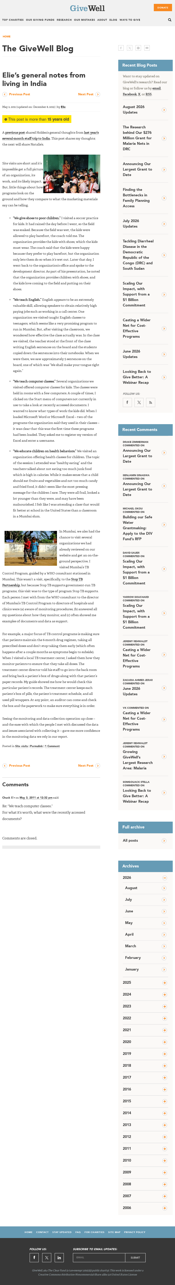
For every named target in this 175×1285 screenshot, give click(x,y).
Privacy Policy (134, 1232)
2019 (127, 1054)
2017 (127, 1078)
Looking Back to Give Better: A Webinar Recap (137, 377)
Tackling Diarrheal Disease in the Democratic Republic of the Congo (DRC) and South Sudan (138, 255)
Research (64, 20)
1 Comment (52, 746)
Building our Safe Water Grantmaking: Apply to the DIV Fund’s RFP (137, 524)
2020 (127, 1042)
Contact (42, 1232)
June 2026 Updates (131, 354)
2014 (127, 1113)
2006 (127, 1208)
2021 (127, 1030)
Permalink (36, 746)
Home (6, 37)
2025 (127, 983)
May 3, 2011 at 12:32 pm (36, 798)
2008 (127, 1184)
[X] (139, 402)
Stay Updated (62, 1232)
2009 (127, 1172)
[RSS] (150, 402)
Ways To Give (130, 20)
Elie (63, 107)
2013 (127, 1125)
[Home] (87, 10)
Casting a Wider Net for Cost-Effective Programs (137, 329)
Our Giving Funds (40, 20)
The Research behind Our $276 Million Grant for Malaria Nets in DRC (137, 138)
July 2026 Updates (131, 223)
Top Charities (13, 20)
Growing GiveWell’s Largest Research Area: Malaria (138, 756)
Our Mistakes (84, 20)
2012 (127, 1137)
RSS (149, 94)
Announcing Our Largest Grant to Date (137, 169)
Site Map (114, 1232)
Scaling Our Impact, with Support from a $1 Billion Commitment (136, 294)
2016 (127, 1089)
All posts (130, 841)
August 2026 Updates (133, 109)
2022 (127, 1018)
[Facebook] (127, 402)
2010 (127, 1161)
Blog (113, 20)
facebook (121, 48)
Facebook (130, 94)
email (147, 48)
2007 (127, 1196)
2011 (127, 1149)
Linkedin (59, 1257)
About (102, 20)
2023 (127, 1006)
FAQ (78, 1232)
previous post (15, 132)
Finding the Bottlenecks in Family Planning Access (136, 198)
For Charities (95, 1232)
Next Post (85, 94)
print (138, 48)
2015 (127, 1101)
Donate (162, 8)
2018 (127, 1066)
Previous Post (19, 94)
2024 (127, 995)
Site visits (21, 746)
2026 (127, 878)
